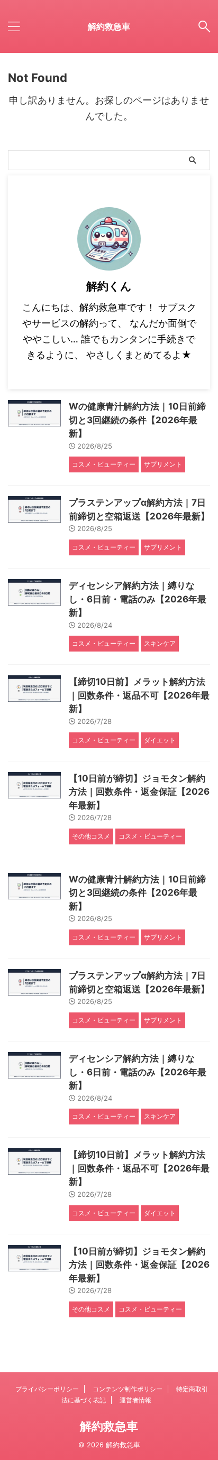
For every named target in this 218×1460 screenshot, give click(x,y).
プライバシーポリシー (47, 1389)
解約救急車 (109, 26)
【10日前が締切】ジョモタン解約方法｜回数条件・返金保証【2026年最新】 (139, 792)
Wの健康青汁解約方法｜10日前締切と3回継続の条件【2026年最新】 (137, 420)
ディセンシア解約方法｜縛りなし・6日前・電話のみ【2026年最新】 (137, 599)
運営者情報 (135, 1400)
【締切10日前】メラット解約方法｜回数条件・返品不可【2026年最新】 (139, 695)
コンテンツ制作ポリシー (127, 1389)
